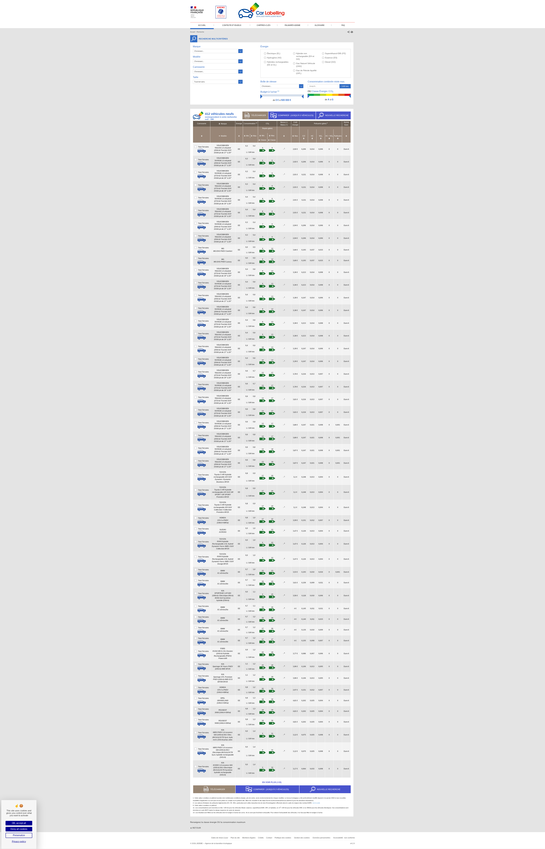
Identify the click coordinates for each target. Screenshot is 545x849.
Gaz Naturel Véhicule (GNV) (305, 64)
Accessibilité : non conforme (344, 838)
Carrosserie (199, 67)
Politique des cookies (283, 838)
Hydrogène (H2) (274, 58)
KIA (222, 596)
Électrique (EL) (273, 53)
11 (256, 123)
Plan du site (235, 838)
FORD (223, 653)
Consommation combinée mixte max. (326, 81)
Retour (196, 828)
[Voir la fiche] (201, 151)
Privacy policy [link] (19, 841)
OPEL (223, 700)
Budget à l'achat (269, 91)
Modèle (196, 57)
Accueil (192, 32)
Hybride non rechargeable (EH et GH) (305, 56)
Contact (269, 838)
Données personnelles (321, 838)
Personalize (19, 835)
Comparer (296, 115)
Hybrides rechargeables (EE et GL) (277, 63)
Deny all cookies (19, 829)
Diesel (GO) (330, 62)
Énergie (264, 46)
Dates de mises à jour (219, 838)
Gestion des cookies (302, 838)
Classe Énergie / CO (320, 91)
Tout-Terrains (203, 147)
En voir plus (271, 782)
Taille (195, 77)
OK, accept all (19, 823)
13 (278, 91)
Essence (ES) (331, 58)
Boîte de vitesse (268, 81)
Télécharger (258, 115)
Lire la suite (316, 803)
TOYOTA (223, 477)
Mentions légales (248, 838)
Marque (197, 46)
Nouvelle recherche (337, 115)
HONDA (223, 520)
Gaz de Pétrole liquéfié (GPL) (306, 71)
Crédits (261, 838)
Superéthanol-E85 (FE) (335, 53)
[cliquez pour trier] (201, 134)
